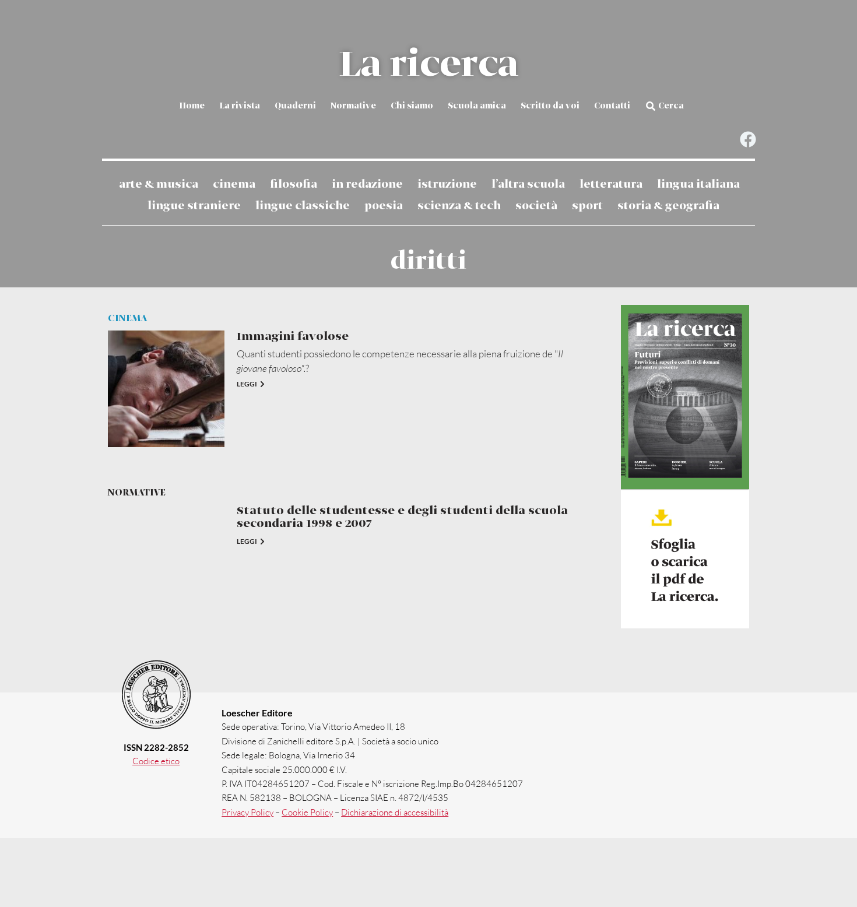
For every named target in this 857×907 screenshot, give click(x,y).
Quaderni (295, 106)
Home (192, 106)
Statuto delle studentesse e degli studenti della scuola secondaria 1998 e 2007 (402, 517)
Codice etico (156, 761)
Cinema (234, 184)
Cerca (671, 106)
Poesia (383, 206)
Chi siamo (412, 106)
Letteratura (610, 184)
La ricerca (428, 65)
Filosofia (293, 184)
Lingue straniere (194, 206)
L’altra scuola (528, 184)
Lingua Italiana (698, 184)
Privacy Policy (247, 812)
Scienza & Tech (459, 206)
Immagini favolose (293, 336)
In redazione (367, 184)
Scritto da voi (550, 106)
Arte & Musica (158, 184)
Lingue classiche (302, 206)
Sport (587, 206)
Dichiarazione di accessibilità (394, 812)
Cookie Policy (307, 812)
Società (536, 206)
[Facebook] (748, 139)
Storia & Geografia (668, 206)
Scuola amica (477, 106)
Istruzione (447, 184)
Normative (353, 106)
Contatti (612, 106)
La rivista (239, 106)
